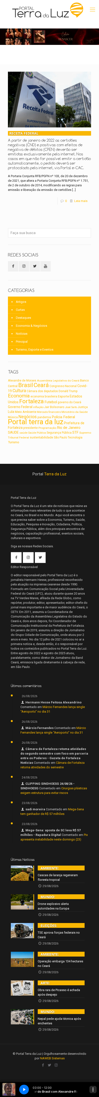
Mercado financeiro (49, 412)
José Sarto (71, 407)
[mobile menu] (92, 10)
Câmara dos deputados (42, 391)
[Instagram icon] (56, 1065)
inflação (38, 407)
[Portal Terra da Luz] (48, 10)
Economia (19, 396)
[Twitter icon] (49, 1065)
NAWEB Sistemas (52, 1058)
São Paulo (60, 437)
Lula (11, 412)
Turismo (13, 442)
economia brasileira (44, 396)
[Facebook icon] (43, 1065)
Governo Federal (20, 407)
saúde (23, 432)
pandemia (44, 417)
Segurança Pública (59, 432)
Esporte (63, 396)
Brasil (25, 385)
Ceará (41, 385)
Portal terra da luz (35, 422)
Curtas (20, 310)
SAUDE (13, 432)
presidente (30, 428)
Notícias (21, 333)
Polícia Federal (63, 417)
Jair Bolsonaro (54, 407)
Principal (22, 341)
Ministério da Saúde (75, 412)
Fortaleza (31, 401)
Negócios (28, 416)
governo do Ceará (69, 402)
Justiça (83, 407)
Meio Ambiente (25, 412)
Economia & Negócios (31, 325)
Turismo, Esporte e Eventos (34, 349)
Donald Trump (68, 391)
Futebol (50, 402)
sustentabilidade (41, 437)
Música (13, 417)
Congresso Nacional (63, 386)
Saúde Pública (37, 432)
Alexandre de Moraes (22, 380)
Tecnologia (75, 437)
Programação (47, 428)
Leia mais (80, 201)
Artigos (21, 302)
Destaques (23, 317)
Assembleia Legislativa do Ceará (58, 380)
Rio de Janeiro (68, 427)
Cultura (19, 390)
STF (75, 432)
